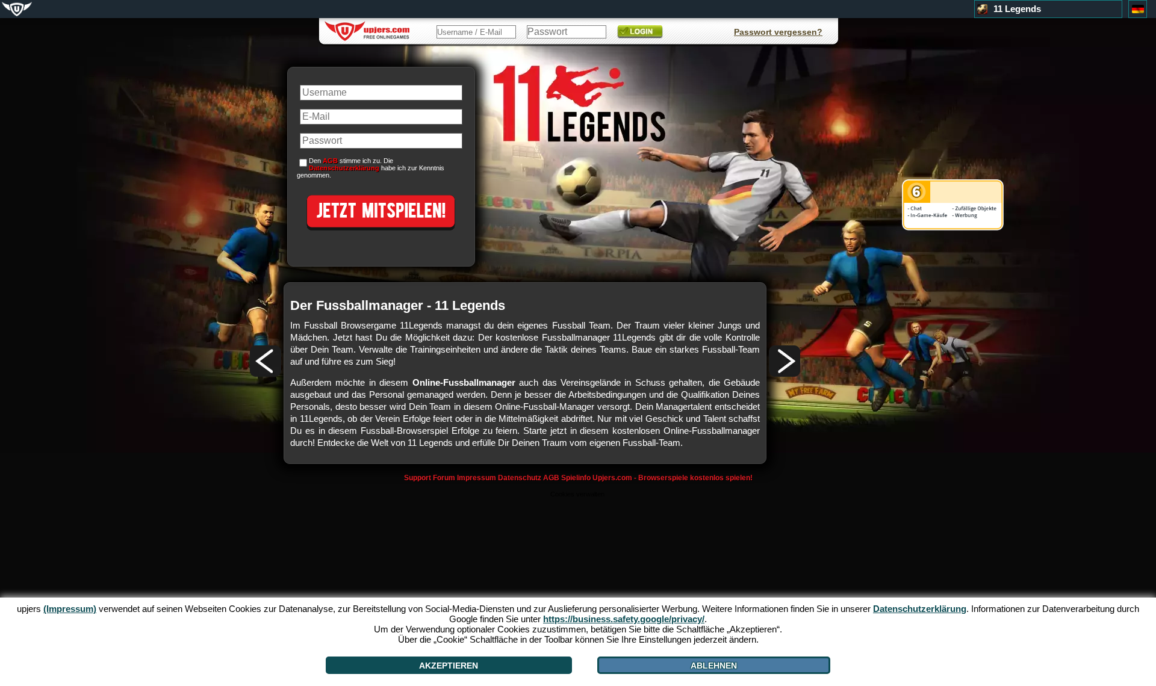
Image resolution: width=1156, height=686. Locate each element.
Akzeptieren (448, 665)
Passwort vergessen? (778, 32)
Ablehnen (714, 665)
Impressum (476, 478)
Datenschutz (519, 478)
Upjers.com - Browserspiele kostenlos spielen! (672, 478)
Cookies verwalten (577, 494)
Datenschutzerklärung (344, 168)
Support (417, 478)
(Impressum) (69, 609)
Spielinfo (576, 478)
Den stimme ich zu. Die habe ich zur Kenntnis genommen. (370, 168)
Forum (444, 478)
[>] (784, 361)
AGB (551, 478)
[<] (265, 361)
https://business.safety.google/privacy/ (623, 619)
